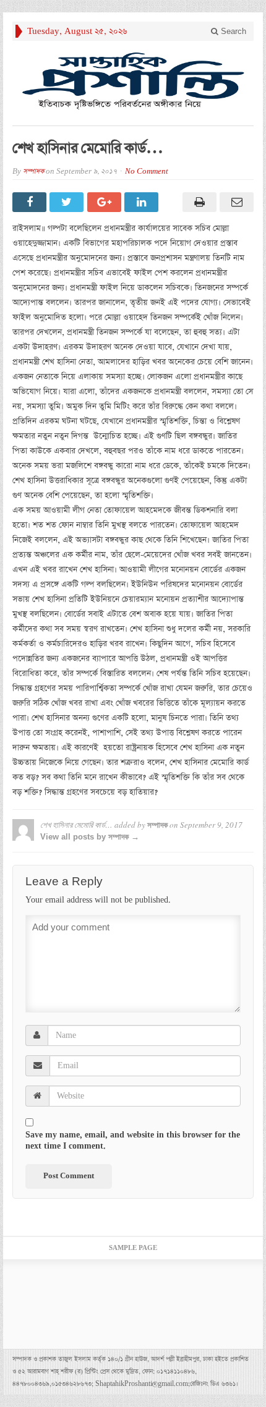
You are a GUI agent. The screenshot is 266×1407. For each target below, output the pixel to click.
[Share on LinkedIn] (142, 202)
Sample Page (133, 1248)
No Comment (146, 171)
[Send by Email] (235, 202)
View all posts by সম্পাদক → (89, 836)
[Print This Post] (197, 202)
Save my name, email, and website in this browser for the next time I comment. (132, 1140)
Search (232, 31)
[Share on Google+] (105, 202)
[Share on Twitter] (68, 202)
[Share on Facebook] (30, 202)
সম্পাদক (33, 171)
